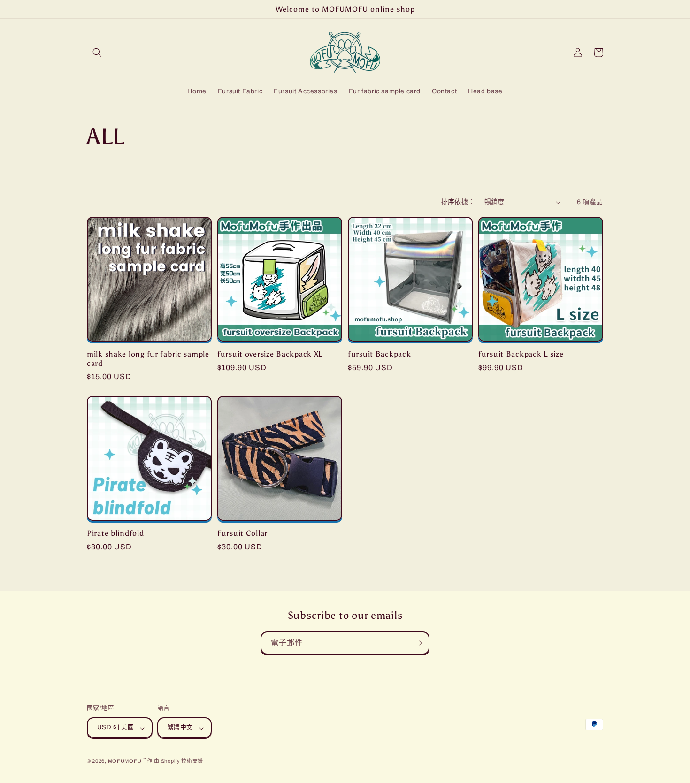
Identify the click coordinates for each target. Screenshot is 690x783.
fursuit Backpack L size (521, 354)
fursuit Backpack (379, 354)
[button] (97, 52)
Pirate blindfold (115, 533)
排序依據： (458, 201)
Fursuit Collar (242, 533)
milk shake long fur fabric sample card (148, 358)
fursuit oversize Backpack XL (269, 354)
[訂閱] (418, 642)
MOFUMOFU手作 (130, 761)
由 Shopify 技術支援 (178, 761)
